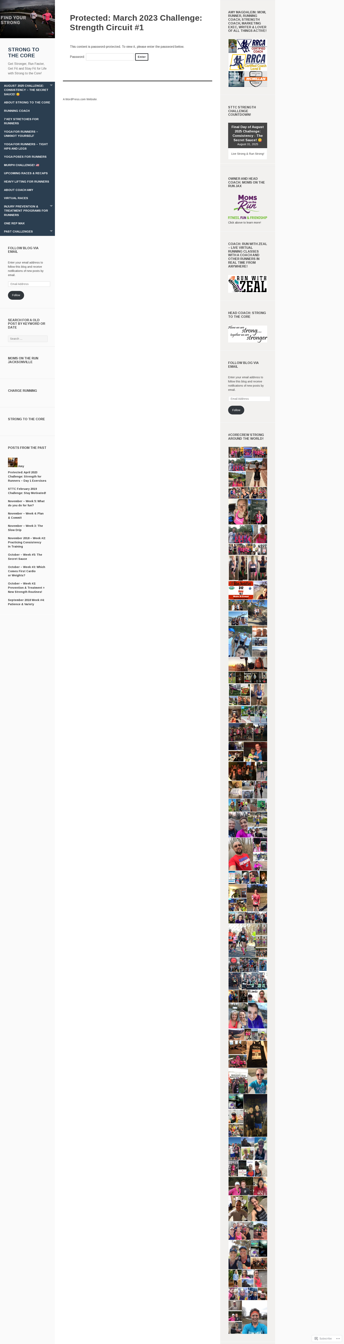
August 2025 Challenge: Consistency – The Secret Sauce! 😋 (26, 90)
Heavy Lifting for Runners (26, 181)
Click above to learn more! (244, 222)
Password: (78, 56)
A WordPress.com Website (80, 99)
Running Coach (17, 110)
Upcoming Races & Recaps (26, 173)
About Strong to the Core (27, 102)
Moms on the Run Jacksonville (23, 360)
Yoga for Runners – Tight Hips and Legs (26, 146)
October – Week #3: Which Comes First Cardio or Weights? (26, 571)
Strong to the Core (26, 419)
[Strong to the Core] (27, 37)
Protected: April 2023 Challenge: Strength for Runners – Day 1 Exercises (27, 476)
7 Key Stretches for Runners (21, 121)
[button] (232, 46)
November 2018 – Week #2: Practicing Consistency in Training (27, 542)
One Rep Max (14, 223)
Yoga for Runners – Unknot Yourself (21, 134)
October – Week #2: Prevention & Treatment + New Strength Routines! (26, 587)
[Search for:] (28, 338)
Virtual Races (16, 198)
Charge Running (22, 390)
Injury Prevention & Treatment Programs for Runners (26, 211)
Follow (16, 295)
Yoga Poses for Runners (25, 156)
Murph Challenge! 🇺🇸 (21, 165)
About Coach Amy (18, 190)
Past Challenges (18, 231)
